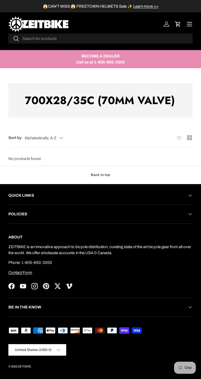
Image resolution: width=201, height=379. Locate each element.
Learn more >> (145, 6)
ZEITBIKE (24, 366)
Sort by (14, 138)
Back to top (100, 175)
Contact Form (20, 272)
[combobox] (100, 39)
